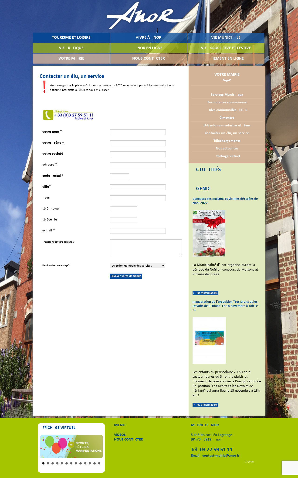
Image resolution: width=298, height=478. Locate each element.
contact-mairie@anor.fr (221, 456)
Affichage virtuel (227, 156)
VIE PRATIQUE (71, 48)
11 (90, 463)
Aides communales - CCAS (227, 110)
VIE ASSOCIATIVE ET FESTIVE (226, 48)
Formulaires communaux (227, 102)
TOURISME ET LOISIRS (71, 37)
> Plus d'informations (205, 293)
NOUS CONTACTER (148, 58)
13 (99, 463)
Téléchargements (226, 141)
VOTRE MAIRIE (71, 58)
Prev (46, 447)
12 (94, 463)
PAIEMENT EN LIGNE (226, 58)
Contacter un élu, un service (227, 133)
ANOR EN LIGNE (149, 48)
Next (96, 447)
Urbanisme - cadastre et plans (227, 125)
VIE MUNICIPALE (225, 37)
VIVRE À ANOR (148, 37)
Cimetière (227, 118)
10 (85, 463)
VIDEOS (120, 435)
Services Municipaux (227, 95)
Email (195, 456)
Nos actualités (227, 148)
